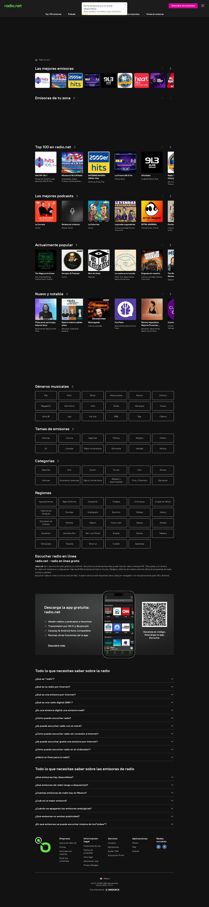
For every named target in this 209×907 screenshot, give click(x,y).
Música (163, 449)
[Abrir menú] (202, 5)
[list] (104, 80)
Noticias (46, 438)
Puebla (163, 523)
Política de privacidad (88, 851)
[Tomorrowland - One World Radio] (158, 80)
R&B (116, 417)
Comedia (69, 449)
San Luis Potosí (93, 533)
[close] (125, 4)
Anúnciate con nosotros (65, 852)
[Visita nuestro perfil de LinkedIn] (158, 846)
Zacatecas (139, 544)
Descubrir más (56, 645)
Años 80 (45, 417)
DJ (46, 449)
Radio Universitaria (93, 449)
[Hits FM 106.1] (42, 80)
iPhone (135, 843)
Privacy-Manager (91, 865)
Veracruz (93, 544)
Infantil (163, 438)
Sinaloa (116, 533)
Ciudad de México (163, 502)
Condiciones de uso (92, 846)
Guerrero (116, 512)
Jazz (69, 417)
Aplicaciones (113, 847)
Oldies (116, 406)
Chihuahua (139, 502)
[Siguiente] (170, 146)
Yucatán (116, 544)
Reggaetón (46, 406)
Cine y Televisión (139, 481)
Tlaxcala (69, 544)
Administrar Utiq (91, 861)
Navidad (139, 449)
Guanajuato (93, 512)
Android (135, 851)
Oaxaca (139, 523)
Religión (139, 438)
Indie (93, 406)
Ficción (116, 470)
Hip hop (92, 417)
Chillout (163, 396)
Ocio (139, 470)
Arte (69, 470)
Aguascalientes (46, 502)
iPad (134, 847)
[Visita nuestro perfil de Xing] (164, 846)
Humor (93, 470)
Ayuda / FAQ (113, 851)
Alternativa (69, 406)
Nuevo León (116, 523)
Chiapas (116, 502)
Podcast (71, 14)
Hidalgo (139, 512)
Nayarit (92, 523)
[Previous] (162, 67)
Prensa (62, 847)
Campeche (93, 502)
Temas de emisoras (155, 14)
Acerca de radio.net (67, 843)
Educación (163, 481)
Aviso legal (88, 857)
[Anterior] (162, 146)
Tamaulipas (46, 544)
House (163, 406)
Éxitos (93, 396)
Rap (139, 417)
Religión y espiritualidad (116, 480)
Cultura (69, 438)
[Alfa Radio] (108, 80)
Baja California (69, 502)
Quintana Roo (69, 533)
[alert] (104, 8)
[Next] (170, 67)
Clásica (163, 417)
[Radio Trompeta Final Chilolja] (125, 80)
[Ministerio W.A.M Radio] (59, 80)
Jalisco (163, 512)
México (106, 879)
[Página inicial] (36, 60)
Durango (69, 512)
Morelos (69, 523)
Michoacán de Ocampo (46, 522)
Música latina (116, 396)
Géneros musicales (130, 14)
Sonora (139, 533)
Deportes (93, 438)
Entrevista (116, 449)
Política (116, 438)
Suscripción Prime (116, 855)
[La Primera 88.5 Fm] (92, 80)
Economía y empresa (69, 481)
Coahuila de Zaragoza (46, 512)
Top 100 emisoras (53, 14)
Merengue (139, 406)
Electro (139, 396)
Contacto (112, 843)
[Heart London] (141, 80)
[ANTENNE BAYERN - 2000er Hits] (75, 80)
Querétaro (46, 533)
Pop (46, 396)
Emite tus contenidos (64, 859)
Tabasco (163, 533)
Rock (69, 396)
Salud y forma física (93, 481)
